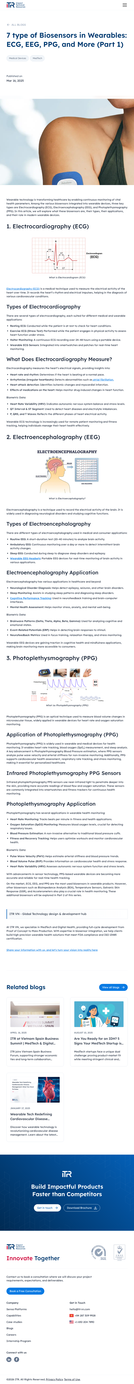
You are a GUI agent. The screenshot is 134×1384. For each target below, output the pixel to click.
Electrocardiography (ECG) (23, 288)
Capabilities (13, 1315)
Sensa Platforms (16, 1309)
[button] (124, 5)
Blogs (9, 1328)
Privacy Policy (54, 1379)
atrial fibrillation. (103, 379)
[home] (16, 5)
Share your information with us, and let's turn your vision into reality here (52, 950)
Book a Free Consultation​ (25, 1291)
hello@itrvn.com (80, 1309)
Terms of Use (72, 1379)
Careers (11, 1334)
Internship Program (18, 1341)
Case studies (14, 1322)
